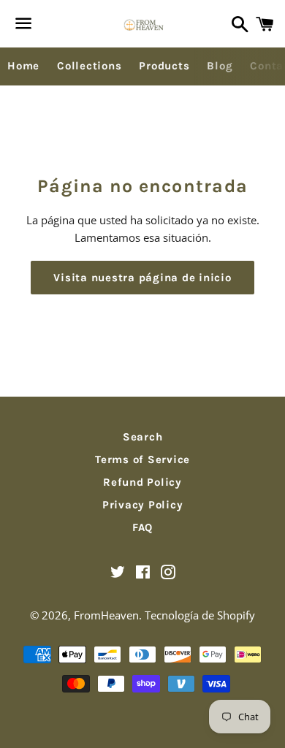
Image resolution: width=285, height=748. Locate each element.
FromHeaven (106, 615)
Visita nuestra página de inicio (142, 277)
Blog (219, 65)
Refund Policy (142, 482)
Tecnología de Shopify (200, 615)
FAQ (142, 527)
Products (164, 65)
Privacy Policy (142, 504)
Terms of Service (142, 459)
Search (143, 436)
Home (23, 65)
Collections (89, 65)
